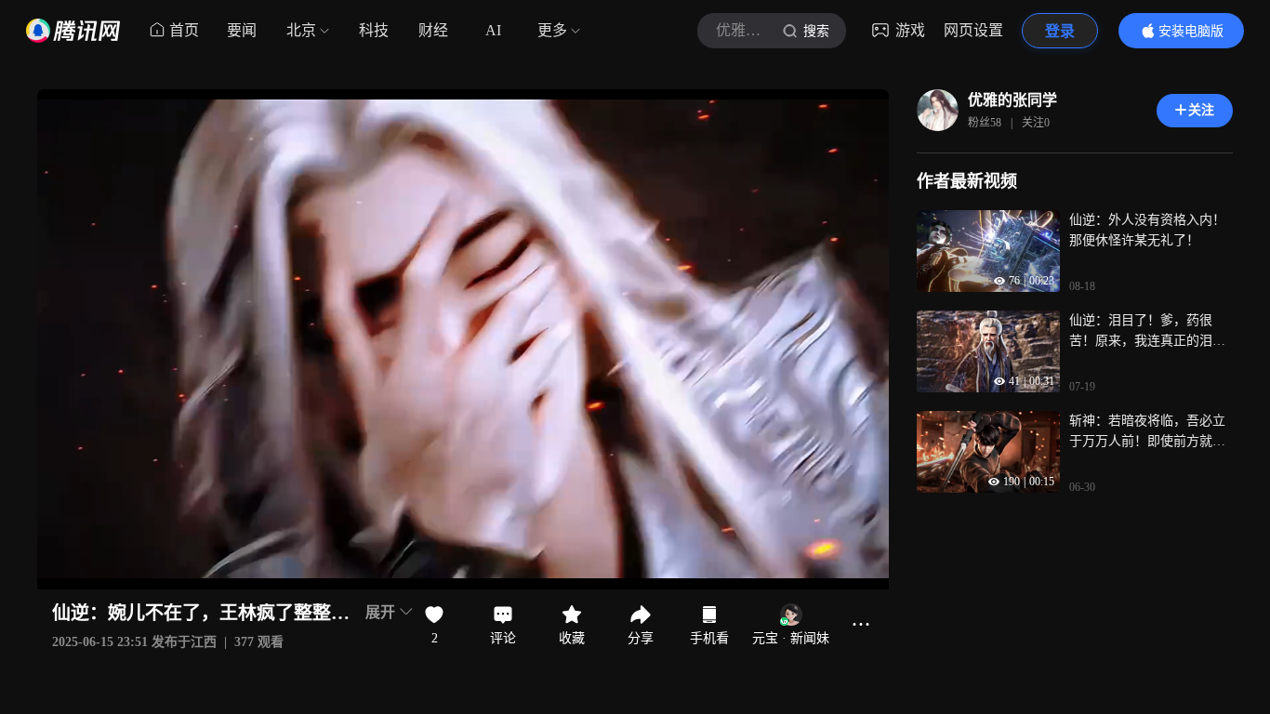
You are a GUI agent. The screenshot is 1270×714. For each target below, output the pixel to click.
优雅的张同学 (1012, 100)
